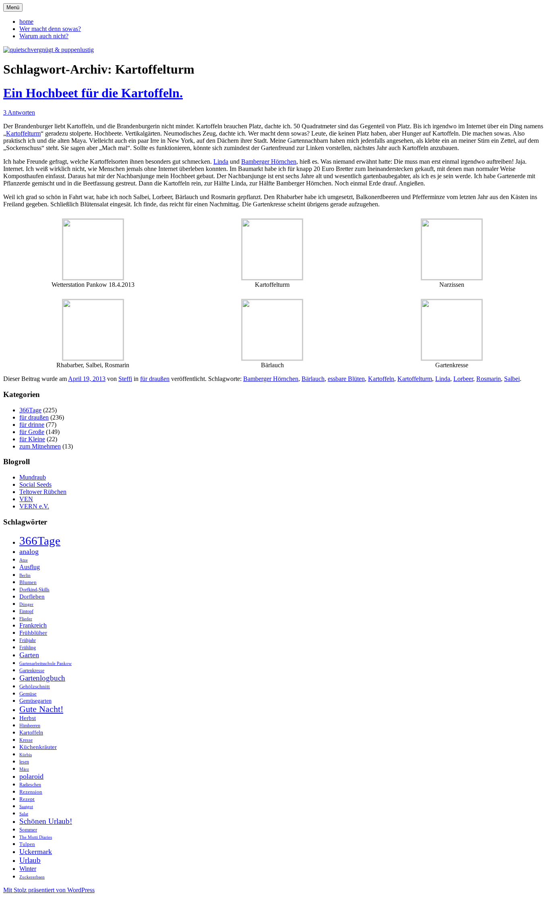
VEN (26, 499)
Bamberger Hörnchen (268, 161)
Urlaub (30, 860)
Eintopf (26, 611)
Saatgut (26, 806)
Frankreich (33, 625)
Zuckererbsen (32, 877)
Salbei (512, 378)
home (26, 21)
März (24, 769)
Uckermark (35, 852)
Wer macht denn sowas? (50, 28)
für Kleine (32, 439)
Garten (29, 655)
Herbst (27, 718)
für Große (31, 431)
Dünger (26, 604)
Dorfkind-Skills (34, 590)
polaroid (31, 776)
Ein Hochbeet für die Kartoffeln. (93, 93)
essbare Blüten (346, 378)
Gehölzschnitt (34, 686)
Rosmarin (488, 378)
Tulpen (27, 844)
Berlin (25, 575)
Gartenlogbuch (42, 678)
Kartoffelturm (23, 133)
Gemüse (28, 694)
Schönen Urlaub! (45, 821)
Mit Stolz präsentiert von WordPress (49, 890)
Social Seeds (35, 484)
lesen (24, 762)
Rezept (27, 799)
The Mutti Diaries (35, 837)
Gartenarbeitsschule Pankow (45, 663)
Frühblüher (33, 633)
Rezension (30, 792)
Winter (27, 868)
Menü (12, 7)
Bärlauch (313, 378)
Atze (23, 560)
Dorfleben (32, 596)
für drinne (31, 424)
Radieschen (30, 785)
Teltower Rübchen (42, 491)
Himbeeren (29, 725)
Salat (23, 814)
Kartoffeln (381, 378)
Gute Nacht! (41, 709)
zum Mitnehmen (40, 446)
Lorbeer (463, 378)
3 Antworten (19, 112)
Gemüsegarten (35, 700)
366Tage (30, 410)
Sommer (28, 830)
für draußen (155, 378)
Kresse (26, 740)
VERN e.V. (34, 506)
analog (29, 551)
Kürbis (25, 755)
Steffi (125, 378)
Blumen (28, 582)
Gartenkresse (31, 670)
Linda (220, 161)
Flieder (25, 619)
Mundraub (32, 477)
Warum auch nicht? (43, 36)
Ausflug (29, 567)
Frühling (27, 647)
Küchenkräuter (38, 747)
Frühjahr (27, 640)
